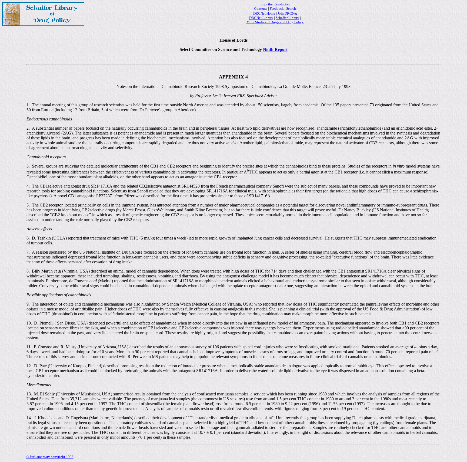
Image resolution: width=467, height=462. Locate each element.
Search (291, 8)
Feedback (277, 8)
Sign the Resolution (275, 4)
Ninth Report (275, 49)
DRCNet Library (261, 18)
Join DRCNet (287, 13)
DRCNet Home (264, 13)
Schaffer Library (287, 18)
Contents (260, 8)
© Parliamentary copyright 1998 (50, 457)
